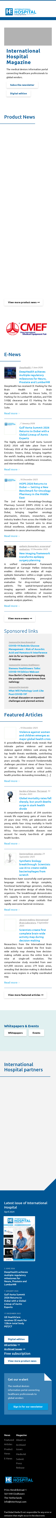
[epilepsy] (10, 551)
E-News (8, 1458)
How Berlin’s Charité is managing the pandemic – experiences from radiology (27, 673)
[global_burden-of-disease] (10, 796)
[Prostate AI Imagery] (10, 373)
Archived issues (21, 1447)
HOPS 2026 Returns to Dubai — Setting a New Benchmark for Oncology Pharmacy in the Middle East (34, 490)
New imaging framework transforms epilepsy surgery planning (34, 556)
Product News (8, 1451)
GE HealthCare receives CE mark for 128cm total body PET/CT (15, 1321)
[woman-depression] (10, 733)
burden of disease (27, 791)
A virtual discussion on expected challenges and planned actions (26, 694)
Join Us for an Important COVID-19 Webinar (28, 651)
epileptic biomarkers (29, 546)
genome (37, 853)
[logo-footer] (10, 429)
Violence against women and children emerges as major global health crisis (34, 735)
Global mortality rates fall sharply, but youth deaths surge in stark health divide (35, 803)
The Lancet (42, 791)
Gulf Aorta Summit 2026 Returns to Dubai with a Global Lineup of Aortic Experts (34, 433)
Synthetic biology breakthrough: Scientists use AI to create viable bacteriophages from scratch (34, 868)
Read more (10, 413)
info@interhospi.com (15, 1501)
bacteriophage (26, 853)
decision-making (27, 919)
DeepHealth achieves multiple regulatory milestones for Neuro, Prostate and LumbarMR (34, 377)
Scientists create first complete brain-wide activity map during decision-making (32, 935)
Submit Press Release (20, 1463)
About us (21, 1439)
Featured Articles (9, 1442)
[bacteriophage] (10, 859)
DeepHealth (24, 367)
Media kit (21, 1453)
